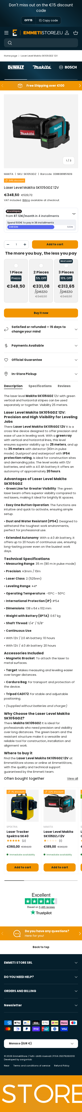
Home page (10, 55)
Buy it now (41, 313)
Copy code (50, 20)
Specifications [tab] (40, 386)
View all (72, 778)
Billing (26, 200)
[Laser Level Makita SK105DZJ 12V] (60, 806)
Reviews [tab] (64, 386)
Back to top (41, 947)
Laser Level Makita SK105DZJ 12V (58, 834)
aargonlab (26, 1059)
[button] (75, 32)
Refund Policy (61, 1065)
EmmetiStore (20, 1056)
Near (6, 1065)
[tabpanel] (41, 584)
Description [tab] (13, 386)
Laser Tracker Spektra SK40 (18, 834)
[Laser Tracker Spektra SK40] (23, 806)
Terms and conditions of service (31, 1065)
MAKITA (8, 174)
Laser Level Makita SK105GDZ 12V (39, 55)
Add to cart (55, 244)
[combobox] (41, 42)
